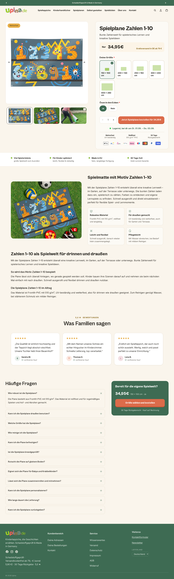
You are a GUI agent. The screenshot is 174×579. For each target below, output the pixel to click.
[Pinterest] (16, 551)
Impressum (95, 555)
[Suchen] (155, 10)
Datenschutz (96, 550)
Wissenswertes (97, 540)
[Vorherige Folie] (8, 63)
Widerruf (94, 565)
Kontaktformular (140, 537)
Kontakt (51, 550)
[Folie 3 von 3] (73, 116)
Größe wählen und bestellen (140, 402)
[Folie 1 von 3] (19, 116)
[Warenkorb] (167, 10)
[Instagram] (11, 551)
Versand (94, 545)
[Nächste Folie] (85, 63)
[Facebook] (7, 551)
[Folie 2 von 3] (46, 116)
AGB (92, 560)
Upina (14, 576)
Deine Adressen (55, 540)
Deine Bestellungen (57, 545)
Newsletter (137, 542)
